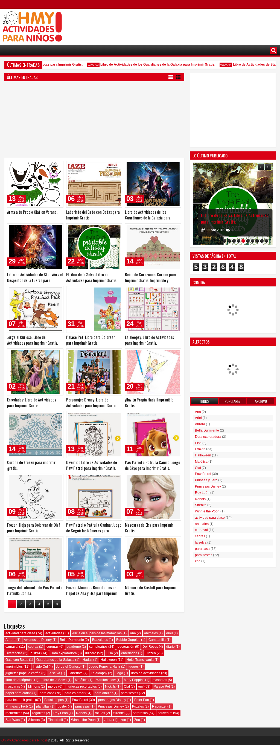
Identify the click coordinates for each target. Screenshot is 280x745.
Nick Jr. (110, 686)
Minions (34, 686)
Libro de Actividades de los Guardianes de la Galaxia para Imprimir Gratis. (150, 64)
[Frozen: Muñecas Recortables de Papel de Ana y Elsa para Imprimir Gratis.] (94, 560)
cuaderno (74, 647)
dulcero (90, 653)
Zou (137, 720)
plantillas (42, 706)
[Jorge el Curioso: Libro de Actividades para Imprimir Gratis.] (35, 309)
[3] (234, 241)
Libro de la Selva (54, 680)
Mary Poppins (134, 680)
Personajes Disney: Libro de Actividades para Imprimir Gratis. (91, 402)
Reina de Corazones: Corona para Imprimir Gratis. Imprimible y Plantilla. (150, 280)
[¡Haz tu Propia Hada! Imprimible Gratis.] (153, 372)
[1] (224, 241)
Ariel (169, 633)
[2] (229, 241)
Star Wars (12, 720)
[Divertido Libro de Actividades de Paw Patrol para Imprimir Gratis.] (94, 434)
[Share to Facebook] (45, 166)
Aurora (10, 640)
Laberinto (75, 673)
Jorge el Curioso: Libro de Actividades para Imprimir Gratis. (32, 340)
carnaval (11, 647)
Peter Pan (141, 700)
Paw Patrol (80, 700)
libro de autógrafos (19, 680)
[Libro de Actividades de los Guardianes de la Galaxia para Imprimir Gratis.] (153, 184)
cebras (33, 647)
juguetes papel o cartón (22, 673)
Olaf (127, 686)
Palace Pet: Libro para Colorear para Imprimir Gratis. (90, 340)
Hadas (87, 660)
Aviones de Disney (38, 640)
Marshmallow (106, 680)
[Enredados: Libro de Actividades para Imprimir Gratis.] (35, 372)
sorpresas (140, 713)
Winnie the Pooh (83, 720)
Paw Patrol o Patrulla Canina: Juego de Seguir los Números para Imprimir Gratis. (93, 530)
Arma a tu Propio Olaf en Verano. (32, 212)
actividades (53, 633)
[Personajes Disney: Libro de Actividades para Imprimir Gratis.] (94, 372)
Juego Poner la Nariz (104, 666)
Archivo (261, 401)
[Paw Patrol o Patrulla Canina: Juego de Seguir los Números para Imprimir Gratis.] (94, 497)
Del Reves (150, 647)
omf (141, 686)
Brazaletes (100, 640)
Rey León (60, 713)
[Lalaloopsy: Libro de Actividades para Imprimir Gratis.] (153, 309)
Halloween (109, 660)
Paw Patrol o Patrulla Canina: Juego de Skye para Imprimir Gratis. (152, 465)
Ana (133, 633)
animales (151, 633)
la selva (54, 673)
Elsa (109, 653)
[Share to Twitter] (51, 166)
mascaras (160, 680)
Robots (81, 713)
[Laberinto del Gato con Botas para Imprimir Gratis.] (94, 184)
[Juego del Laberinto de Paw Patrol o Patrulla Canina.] (35, 560)
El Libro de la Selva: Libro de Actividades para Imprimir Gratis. (91, 277)
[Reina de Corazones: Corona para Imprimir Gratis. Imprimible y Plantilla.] (153, 247)
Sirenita (119, 713)
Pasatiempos (54, 700)
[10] (266, 241)
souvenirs (165, 713)
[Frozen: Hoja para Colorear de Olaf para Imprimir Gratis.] (35, 497)
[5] (243, 241)
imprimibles (14, 666)
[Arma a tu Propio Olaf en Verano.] (35, 184)
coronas (52, 647)
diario (170, 647)
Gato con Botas (16, 660)
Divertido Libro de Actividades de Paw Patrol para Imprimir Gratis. (91, 465)
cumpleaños (98, 647)
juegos (134, 666)
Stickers (34, 720)
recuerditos (13, 713)
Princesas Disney (111, 706)
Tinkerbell (55, 720)
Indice (204, 401)
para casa (47, 693)
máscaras (12, 686)
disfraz (35, 653)
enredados (129, 653)
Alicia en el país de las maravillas (97, 633)
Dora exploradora (64, 653)
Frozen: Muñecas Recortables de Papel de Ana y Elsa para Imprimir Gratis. (91, 593)
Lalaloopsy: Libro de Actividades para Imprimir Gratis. (149, 340)
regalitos (38, 713)
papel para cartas (18, 693)
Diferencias (13, 653)
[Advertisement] (177, 25)
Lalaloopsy (99, 673)
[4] (238, 241)
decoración (126, 647)
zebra (108, 720)
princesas (82, 706)
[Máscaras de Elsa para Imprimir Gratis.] (153, 497)
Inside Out (40, 666)
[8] (257, 241)
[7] (252, 241)
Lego (119, 673)
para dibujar (104, 693)
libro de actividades (145, 673)
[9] (262, 241)
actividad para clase (20, 633)
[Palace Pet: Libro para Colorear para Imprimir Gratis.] (94, 309)
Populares (233, 401)
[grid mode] (178, 76)
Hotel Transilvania (140, 660)
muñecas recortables (81, 686)
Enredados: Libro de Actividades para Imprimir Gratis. (31, 402)
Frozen (150, 653)
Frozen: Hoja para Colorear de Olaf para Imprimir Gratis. (33, 527)
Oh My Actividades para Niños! (24, 740)
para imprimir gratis (19, 700)
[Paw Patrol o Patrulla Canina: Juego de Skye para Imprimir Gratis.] (153, 434)
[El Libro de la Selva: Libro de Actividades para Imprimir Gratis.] (94, 247)
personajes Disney (112, 700)
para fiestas (129, 693)
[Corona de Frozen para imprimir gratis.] (35, 434)
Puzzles (138, 706)
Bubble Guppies (128, 640)
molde (52, 686)
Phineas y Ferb (16, 706)
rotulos (100, 713)
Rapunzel (159, 706)
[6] (248, 241)
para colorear (74, 693)
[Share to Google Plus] (57, 166)
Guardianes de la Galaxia (55, 660)
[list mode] (171, 76)
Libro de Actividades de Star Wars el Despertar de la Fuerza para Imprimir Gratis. (35, 280)
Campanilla (157, 640)
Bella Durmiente (72, 640)
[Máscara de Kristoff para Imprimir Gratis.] (153, 560)
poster (62, 706)
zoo (123, 720)
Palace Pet (162, 686)
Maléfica (81, 680)
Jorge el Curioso (68, 666)
